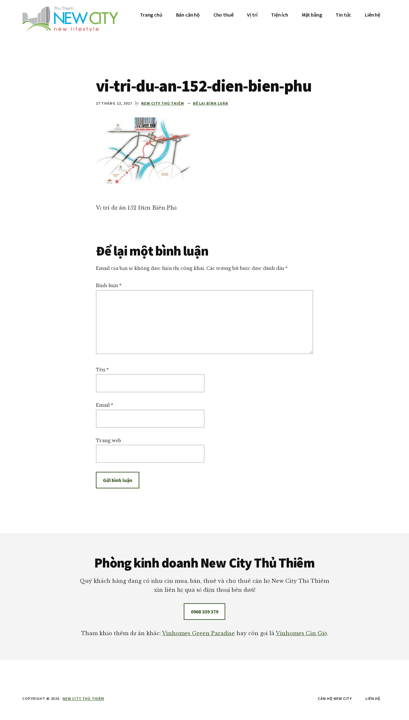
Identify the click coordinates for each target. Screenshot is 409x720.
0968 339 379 (204, 611)
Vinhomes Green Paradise (198, 633)
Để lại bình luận (210, 103)
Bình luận (108, 285)
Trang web (108, 440)
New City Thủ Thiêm (83, 698)
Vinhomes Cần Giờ (301, 633)
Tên (102, 370)
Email (104, 405)
